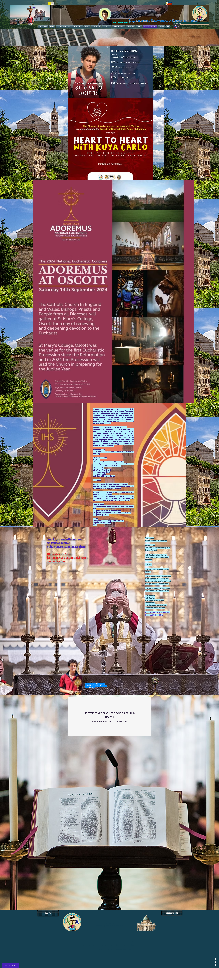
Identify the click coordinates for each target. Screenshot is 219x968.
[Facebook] (215, 959)
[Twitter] (215, 962)
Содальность (109, 918)
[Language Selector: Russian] (176, 26)
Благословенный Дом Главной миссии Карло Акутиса (109, 921)
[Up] (170, 925)
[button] (171, 912)
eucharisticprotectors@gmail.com (89, 940)
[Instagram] (215, 965)
